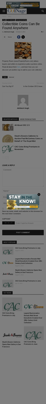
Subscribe (34, 207)
